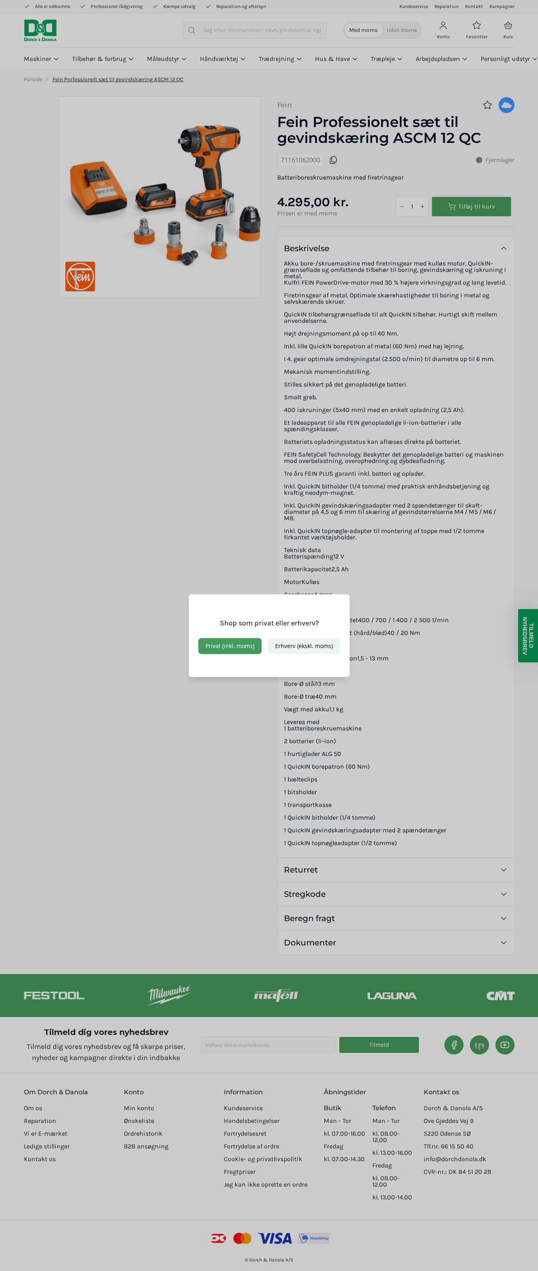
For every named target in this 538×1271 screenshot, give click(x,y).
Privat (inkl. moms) (229, 646)
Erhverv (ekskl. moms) (304, 646)
